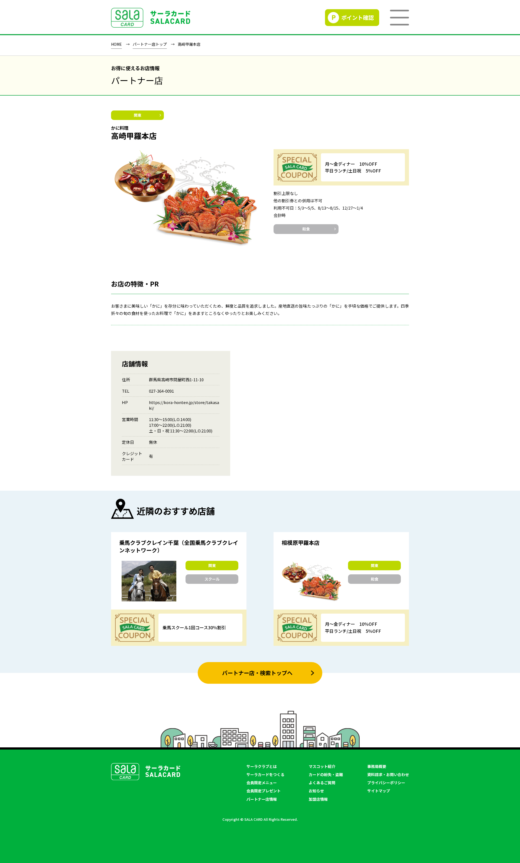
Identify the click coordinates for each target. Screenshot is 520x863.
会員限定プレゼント (263, 790)
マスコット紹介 (322, 766)
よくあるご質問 (322, 782)
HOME (116, 44)
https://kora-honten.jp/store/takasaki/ (184, 405)
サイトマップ (378, 790)
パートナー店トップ (150, 44)
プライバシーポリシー (386, 782)
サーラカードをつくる (265, 774)
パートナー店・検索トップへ (257, 673)
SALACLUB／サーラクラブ (150, 18)
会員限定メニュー (261, 782)
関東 (137, 115)
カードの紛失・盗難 (326, 774)
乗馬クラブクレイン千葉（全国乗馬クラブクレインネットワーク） (178, 546)
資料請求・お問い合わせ (388, 774)
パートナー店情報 (261, 799)
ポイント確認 (357, 17)
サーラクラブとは (261, 766)
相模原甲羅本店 (301, 542)
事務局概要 (376, 766)
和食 (306, 229)
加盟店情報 (318, 799)
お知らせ (316, 790)
